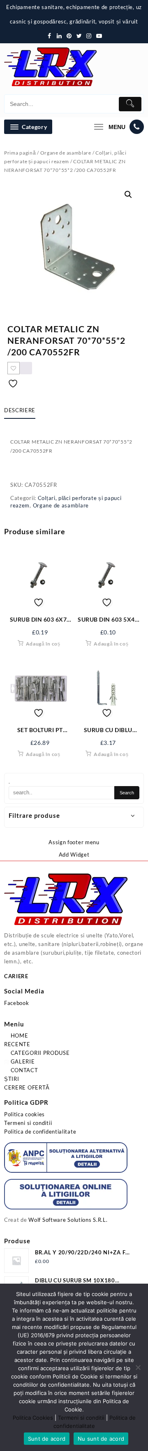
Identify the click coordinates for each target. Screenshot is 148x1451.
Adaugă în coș (43, 644)
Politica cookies (24, 1114)
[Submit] (130, 104)
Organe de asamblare (65, 153)
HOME (18, 1035)
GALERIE (22, 1061)
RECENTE (17, 1044)
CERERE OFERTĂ (27, 1087)
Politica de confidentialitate (40, 1131)
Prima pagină (20, 153)
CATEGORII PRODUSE (39, 1053)
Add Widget (74, 854)
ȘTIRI (11, 1078)
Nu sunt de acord (101, 1438)
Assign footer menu (74, 842)
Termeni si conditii (28, 1123)
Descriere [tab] (19, 410)
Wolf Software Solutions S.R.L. (67, 1219)
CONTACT (23, 1070)
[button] (128, 194)
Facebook (16, 1003)
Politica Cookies (33, 1417)
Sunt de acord (46, 1438)
